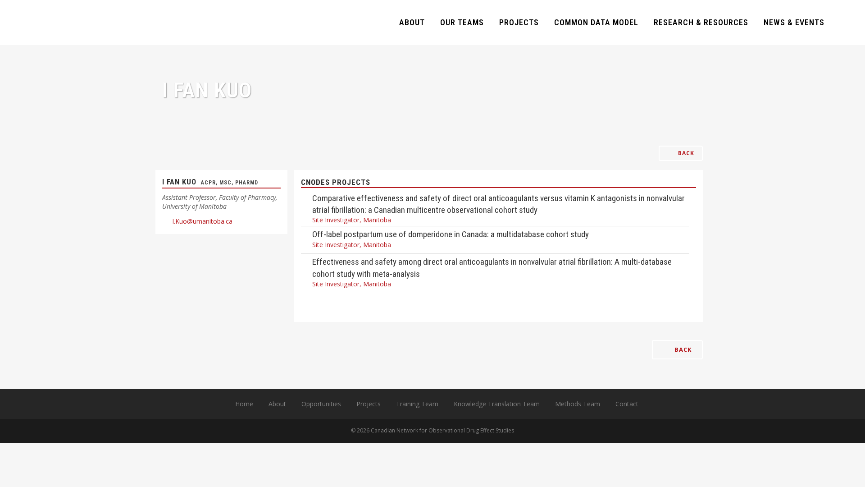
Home (244, 404)
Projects (368, 404)
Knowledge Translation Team (497, 404)
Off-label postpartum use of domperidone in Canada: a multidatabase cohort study (450, 234)
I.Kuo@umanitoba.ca (202, 221)
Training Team (417, 404)
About (277, 404)
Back (685, 153)
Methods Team (577, 404)
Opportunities (321, 404)
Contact (626, 404)
